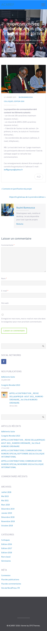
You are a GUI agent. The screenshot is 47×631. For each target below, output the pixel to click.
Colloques (8, 101)
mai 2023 (5, 496)
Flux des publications (10, 579)
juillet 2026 (6, 492)
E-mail (4, 290)
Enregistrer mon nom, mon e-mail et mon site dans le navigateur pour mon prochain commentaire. (23, 320)
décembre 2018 (7, 517)
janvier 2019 (6, 513)
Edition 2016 (19, 101)
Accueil (4, 40)
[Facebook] (3, 361)
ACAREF (7, 4)
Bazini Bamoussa (26, 97)
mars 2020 (5, 504)
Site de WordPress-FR (10, 588)
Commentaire (8, 245)
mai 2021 (5, 500)
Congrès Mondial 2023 (10, 385)
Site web (5, 303)
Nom (4, 278)
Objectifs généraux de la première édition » (27, 197)
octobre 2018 (7, 525)
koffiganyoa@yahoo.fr (13, 169)
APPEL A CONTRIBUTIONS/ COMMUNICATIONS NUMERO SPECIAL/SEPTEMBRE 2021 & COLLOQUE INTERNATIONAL (22, 453)
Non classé (6, 556)
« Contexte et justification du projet (16, 188)
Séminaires (6, 561)
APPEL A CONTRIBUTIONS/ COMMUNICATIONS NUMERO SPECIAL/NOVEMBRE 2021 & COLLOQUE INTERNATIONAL (22, 464)
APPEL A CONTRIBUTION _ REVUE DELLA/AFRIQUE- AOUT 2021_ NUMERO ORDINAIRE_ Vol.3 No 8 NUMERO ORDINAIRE (23, 443)
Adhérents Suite (8, 377)
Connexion (5, 575)
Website (19, 224)
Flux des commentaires (11, 583)
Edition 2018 (6, 552)
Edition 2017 (6, 548)
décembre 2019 (7, 509)
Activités (12, 40)
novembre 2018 (8, 521)
